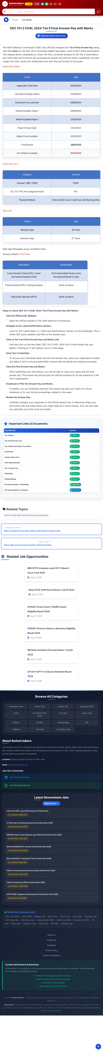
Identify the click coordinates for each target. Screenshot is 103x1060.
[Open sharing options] (98, 1046)
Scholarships (63, 722)
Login (29, 4)
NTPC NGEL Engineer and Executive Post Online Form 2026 (32, 894)
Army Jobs (77, 916)
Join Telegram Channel (19, 777)
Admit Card (40, 706)
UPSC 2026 (27, 916)
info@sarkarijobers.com (18, 765)
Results (15, 20)
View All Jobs (50, 804)
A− (55, 4)
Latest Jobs (87, 713)
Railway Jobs (40, 916)
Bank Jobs (52, 916)
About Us (51, 935)
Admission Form (16, 706)
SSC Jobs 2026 (12, 916)
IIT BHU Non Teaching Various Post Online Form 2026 (30, 823)
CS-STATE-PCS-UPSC (39, 714)
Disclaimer (51, 945)
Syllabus (16, 729)
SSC (87, 722)
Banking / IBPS (86, 706)
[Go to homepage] (6, 19)
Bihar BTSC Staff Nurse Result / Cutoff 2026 (51, 589)
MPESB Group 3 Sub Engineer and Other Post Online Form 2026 (34, 835)
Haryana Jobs (67, 923)
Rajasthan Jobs (29, 923)
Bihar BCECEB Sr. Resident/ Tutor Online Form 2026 (29, 858)
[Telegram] (42, 4)
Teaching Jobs (91, 916)
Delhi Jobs (43, 923)
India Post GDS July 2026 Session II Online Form (27, 811)
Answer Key (63, 706)
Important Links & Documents (53, 36)
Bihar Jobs (16, 923)
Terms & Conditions (51, 955)
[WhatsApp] (46, 4)
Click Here (76, 435)
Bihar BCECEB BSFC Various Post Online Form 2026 (29, 847)
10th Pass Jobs (12, 920)
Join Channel (76, 484)
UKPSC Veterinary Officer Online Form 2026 (26, 882)
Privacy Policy (51, 950)
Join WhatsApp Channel (19, 785)
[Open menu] (60, 4)
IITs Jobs (63, 713)
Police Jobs (65, 916)
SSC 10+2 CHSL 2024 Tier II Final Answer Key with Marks (26, 515)
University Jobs (63, 729)
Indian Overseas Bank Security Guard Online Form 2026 (31, 870)
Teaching (40, 729)
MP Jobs (54, 923)
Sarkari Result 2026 (45, 920)
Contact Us (51, 940)
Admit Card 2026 (64, 920)
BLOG (16, 713)
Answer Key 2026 (81, 920)
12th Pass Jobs (28, 920)
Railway (16, 722)
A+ (51, 4)
